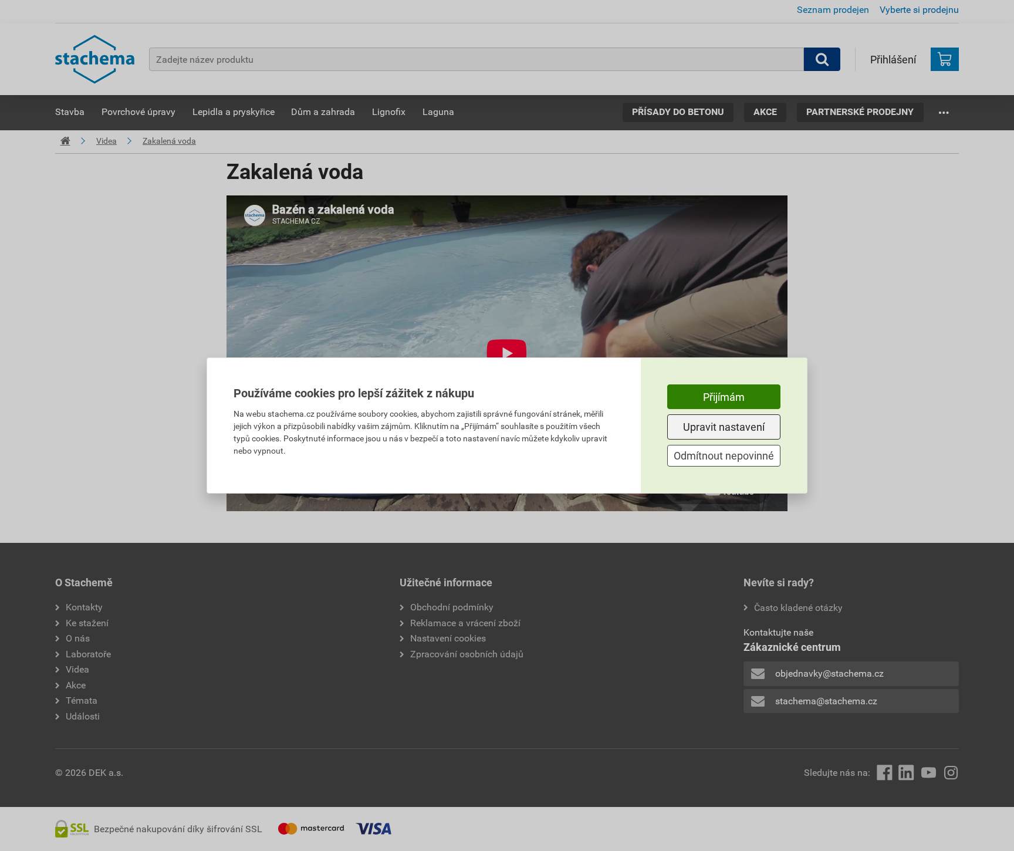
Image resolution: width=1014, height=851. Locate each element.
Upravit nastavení (724, 427)
